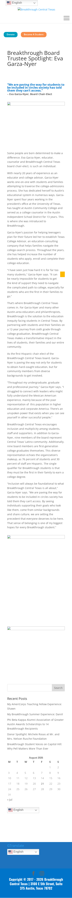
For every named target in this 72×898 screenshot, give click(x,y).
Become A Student (34, 34)
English (18, 810)
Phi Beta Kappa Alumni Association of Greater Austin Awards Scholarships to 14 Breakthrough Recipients (35, 724)
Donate (11, 34)
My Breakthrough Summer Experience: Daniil (35, 714)
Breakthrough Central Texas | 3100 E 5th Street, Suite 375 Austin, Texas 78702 (36, 883)
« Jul (9, 799)
